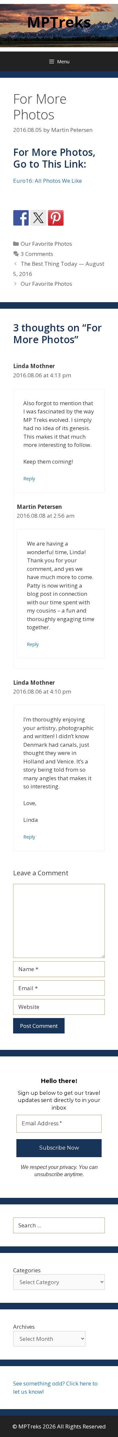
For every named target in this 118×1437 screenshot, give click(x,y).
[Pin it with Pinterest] (56, 218)
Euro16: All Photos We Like (47, 180)
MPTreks (59, 22)
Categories (27, 1270)
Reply (29, 478)
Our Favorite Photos (46, 243)
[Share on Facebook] (21, 218)
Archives (24, 1326)
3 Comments (37, 254)
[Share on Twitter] (38, 218)
